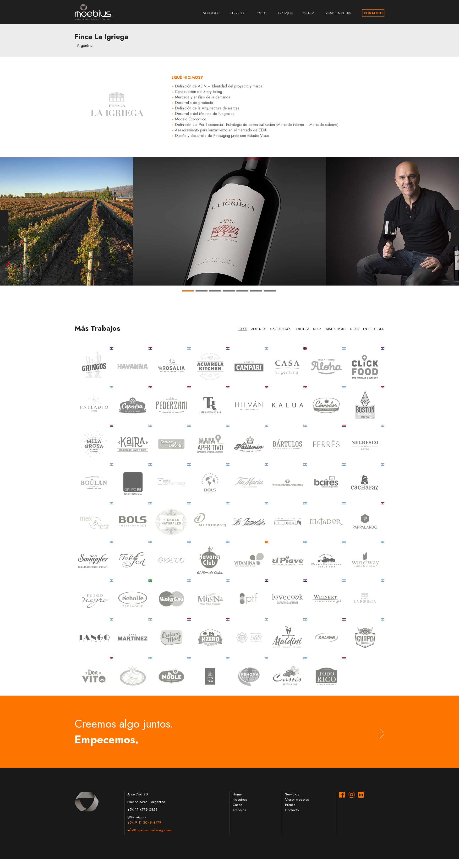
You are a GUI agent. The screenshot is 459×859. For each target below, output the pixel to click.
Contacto (373, 13)
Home (237, 794)
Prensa (308, 13)
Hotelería (302, 329)
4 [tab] (229, 296)
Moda (317, 329)
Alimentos (258, 329)
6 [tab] (256, 296)
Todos (242, 329)
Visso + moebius (338, 13)
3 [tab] (215, 296)
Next (455, 228)
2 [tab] (202, 296)
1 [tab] (188, 296)
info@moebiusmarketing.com (149, 830)
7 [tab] (270, 296)
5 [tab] (242, 296)
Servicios (237, 13)
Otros (354, 329)
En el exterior (373, 329)
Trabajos (285, 13)
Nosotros (211, 13)
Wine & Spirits (335, 329)
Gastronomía (280, 329)
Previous (4, 228)
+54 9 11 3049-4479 (144, 822)
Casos (262, 13)
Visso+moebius (297, 799)
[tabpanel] (229, 221)
